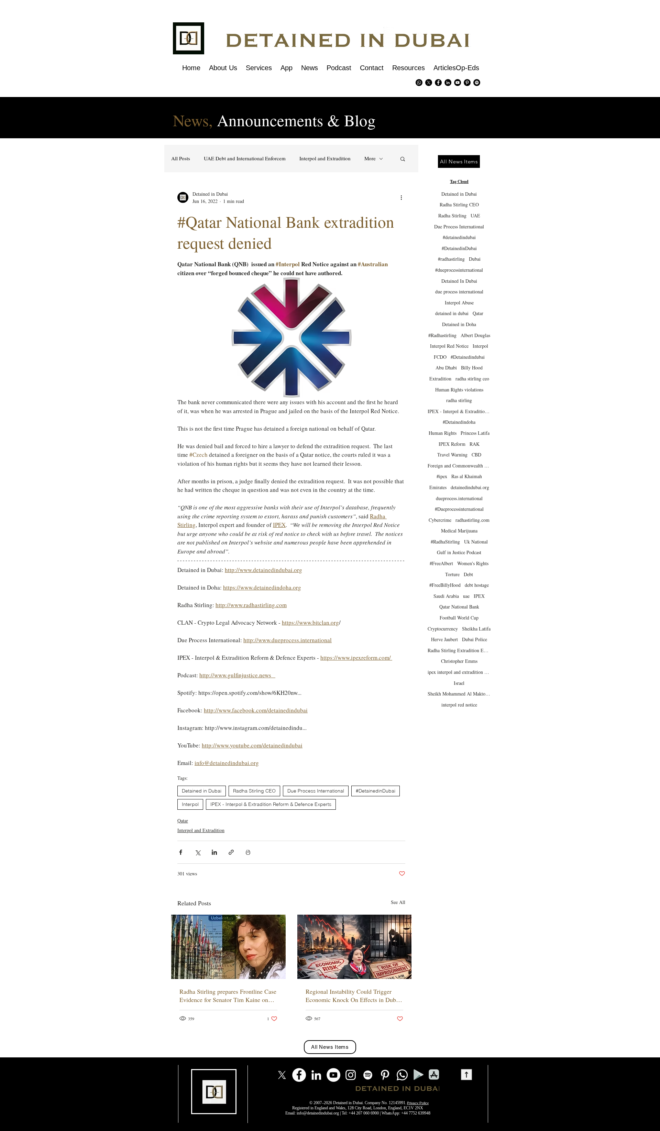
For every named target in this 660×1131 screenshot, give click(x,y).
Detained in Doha (459, 324)
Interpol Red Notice (449, 346)
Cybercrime (440, 520)
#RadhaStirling (445, 541)
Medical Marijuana (459, 530)
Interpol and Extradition (325, 158)
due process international (459, 291)
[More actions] (401, 197)
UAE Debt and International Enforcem (245, 158)
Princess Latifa (475, 433)
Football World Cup (459, 617)
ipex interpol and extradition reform (459, 672)
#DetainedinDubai (375, 791)
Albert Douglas (475, 335)
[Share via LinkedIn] (214, 852)
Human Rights (442, 433)
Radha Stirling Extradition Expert (459, 650)
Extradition (440, 378)
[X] (428, 82)
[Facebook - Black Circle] (438, 82)
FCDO (440, 357)
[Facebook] (299, 1075)
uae (466, 596)
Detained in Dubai (201, 791)
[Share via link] (231, 852)
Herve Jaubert (444, 639)
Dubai (475, 259)
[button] (402, 158)
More (370, 158)
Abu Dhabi (446, 367)
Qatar (182, 820)
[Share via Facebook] (180, 852)
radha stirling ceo (472, 378)
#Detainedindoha (459, 422)
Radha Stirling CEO (254, 791)
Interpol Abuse (459, 302)
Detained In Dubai (459, 281)
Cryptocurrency (443, 628)
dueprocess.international (459, 498)
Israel (459, 683)
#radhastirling (451, 259)
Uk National (476, 541)
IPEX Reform (452, 444)
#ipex (442, 476)
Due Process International (315, 791)
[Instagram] (351, 1075)
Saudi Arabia (446, 596)
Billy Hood (472, 367)
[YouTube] (333, 1075)
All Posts (180, 158)
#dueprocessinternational (459, 270)
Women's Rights (472, 563)
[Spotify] (476, 82)
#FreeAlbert (441, 563)
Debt (468, 574)
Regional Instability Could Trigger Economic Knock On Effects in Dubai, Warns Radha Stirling (354, 995)
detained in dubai (452, 313)
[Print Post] (248, 852)
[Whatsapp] (419, 82)
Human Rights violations (459, 389)
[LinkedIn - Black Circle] (447, 82)
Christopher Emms (459, 661)
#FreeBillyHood (445, 585)
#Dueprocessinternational (459, 509)
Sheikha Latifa (476, 628)
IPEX (479, 596)
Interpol (190, 804)
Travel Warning (452, 454)
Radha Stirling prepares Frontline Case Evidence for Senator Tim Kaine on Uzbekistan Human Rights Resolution (227, 995)
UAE (475, 215)
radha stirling (459, 400)
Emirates (438, 487)
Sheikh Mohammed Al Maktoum (459, 693)
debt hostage (477, 585)
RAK (475, 444)
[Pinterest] (467, 82)
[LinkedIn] (316, 1075)
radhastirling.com (472, 520)
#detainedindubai (459, 237)
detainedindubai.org (470, 487)
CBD (476, 454)
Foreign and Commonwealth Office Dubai (459, 465)
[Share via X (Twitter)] (197, 852)
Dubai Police (474, 639)
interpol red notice (459, 704)
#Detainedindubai (468, 357)
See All (398, 902)
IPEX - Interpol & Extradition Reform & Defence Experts (270, 804)
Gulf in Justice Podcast (459, 552)
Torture (452, 574)
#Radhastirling (442, 335)
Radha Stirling (452, 215)
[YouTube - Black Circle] (457, 82)
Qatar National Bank (459, 606)
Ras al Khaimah (466, 476)
